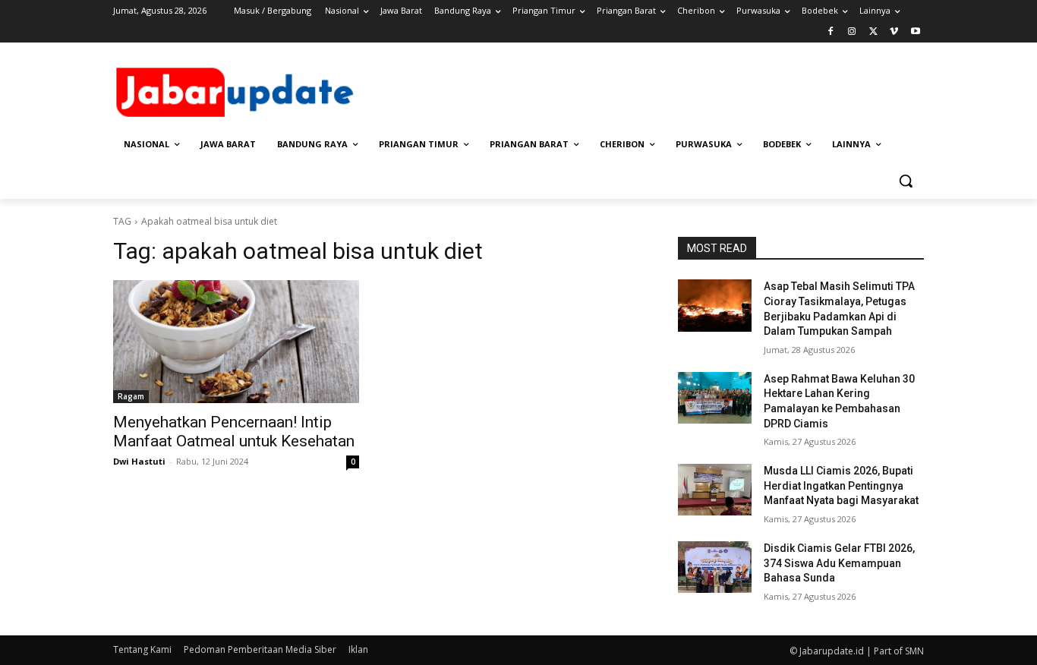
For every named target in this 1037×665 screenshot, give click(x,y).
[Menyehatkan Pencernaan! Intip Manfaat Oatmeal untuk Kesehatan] (236, 341)
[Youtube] (915, 32)
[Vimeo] (894, 32)
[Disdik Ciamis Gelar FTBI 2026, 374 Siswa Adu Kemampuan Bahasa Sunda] (715, 567)
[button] (905, 180)
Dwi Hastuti (139, 461)
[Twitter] (873, 32)
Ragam (131, 396)
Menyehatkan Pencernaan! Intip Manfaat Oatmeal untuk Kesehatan (234, 431)
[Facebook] (831, 32)
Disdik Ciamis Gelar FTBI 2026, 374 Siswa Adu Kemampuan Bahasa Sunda (839, 563)
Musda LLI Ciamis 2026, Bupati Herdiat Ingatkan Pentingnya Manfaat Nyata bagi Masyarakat (841, 485)
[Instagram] (852, 32)
